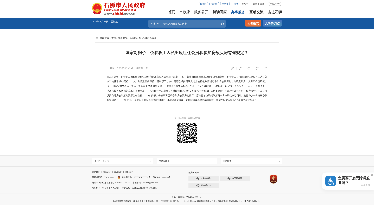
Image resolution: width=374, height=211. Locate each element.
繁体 (236, 4)
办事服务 (238, 12)
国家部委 (227, 161)
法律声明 (107, 172)
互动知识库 (135, 38)
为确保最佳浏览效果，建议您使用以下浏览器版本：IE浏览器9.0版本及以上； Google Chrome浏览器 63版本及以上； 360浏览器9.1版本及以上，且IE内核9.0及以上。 (187, 201)
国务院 (203, 4)
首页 (171, 12)
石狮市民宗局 (149, 38)
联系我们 (118, 172)
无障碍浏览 (272, 23)
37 (147, 68)
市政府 (225, 4)
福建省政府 (164, 161)
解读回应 (220, 12)
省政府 (214, 4)
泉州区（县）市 (102, 161)
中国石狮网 (237, 178)
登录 (255, 4)
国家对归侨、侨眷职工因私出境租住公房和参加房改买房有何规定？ (187, 52)
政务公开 (201, 12)
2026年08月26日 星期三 (105, 21)
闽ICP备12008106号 (162, 177)
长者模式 (253, 23)
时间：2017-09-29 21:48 (121, 68)
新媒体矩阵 (193, 172)
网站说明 (96, 172)
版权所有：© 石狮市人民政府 (105, 188)
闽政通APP (206, 185)
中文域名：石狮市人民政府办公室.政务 (139, 188)
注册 (262, 4)
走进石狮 (275, 12)
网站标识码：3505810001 (103, 177)
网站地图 (129, 172)
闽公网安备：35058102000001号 (136, 177)
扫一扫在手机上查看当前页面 (187, 118)
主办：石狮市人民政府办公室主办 (187, 197)
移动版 (245, 4)
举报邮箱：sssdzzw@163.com (145, 183)
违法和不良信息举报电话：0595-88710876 (111, 183)
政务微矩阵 (206, 178)
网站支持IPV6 (275, 4)
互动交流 (257, 12)
